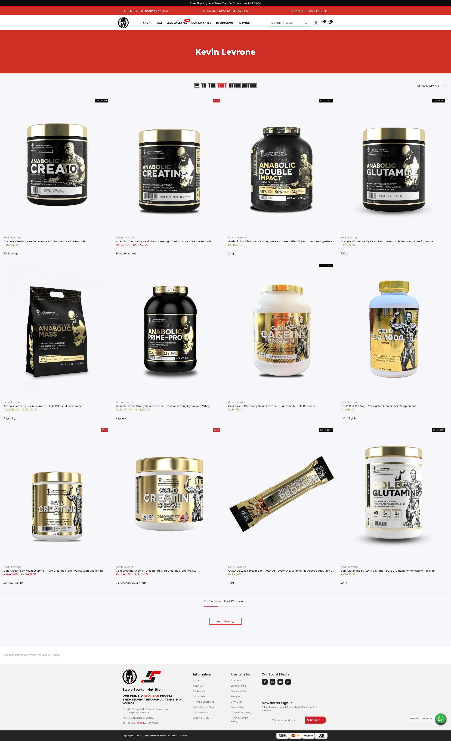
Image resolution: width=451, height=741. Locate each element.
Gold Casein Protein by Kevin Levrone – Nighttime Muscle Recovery (271, 406)
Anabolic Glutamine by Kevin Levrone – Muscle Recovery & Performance (387, 241)
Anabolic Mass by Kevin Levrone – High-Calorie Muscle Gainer (43, 406)
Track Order (199, 696)
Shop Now (236, 680)
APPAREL (244, 22)
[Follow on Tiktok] (288, 682)
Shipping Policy (201, 718)
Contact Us (199, 691)
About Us (198, 685)
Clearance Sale (238, 691)
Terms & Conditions (203, 701)
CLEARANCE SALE (178, 22)
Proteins (235, 696)
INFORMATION (224, 22)
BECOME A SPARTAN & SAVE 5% (225, 11)
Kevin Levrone (12, 237)
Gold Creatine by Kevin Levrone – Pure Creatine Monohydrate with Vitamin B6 (54, 570)
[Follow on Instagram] (272, 682)
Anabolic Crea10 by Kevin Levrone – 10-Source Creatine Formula (44, 241)
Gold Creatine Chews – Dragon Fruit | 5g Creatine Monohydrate (156, 570)
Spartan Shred (238, 685)
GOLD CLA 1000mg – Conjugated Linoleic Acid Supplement (378, 406)
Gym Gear (236, 701)
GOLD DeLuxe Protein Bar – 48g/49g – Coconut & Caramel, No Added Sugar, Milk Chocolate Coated (290, 570)
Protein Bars (237, 707)
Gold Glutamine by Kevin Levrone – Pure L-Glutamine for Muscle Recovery (388, 570)
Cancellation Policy (241, 712)
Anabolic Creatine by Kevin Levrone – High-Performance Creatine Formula (163, 241)
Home (196, 680)
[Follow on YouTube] (280, 682)
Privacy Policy (200, 712)
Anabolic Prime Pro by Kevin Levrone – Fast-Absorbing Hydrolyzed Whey (163, 406)
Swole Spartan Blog (203, 707)
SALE (159, 22)
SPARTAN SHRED (201, 22)
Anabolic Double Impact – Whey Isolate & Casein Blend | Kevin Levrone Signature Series (284, 241)
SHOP (146, 22)
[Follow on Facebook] (265, 682)
